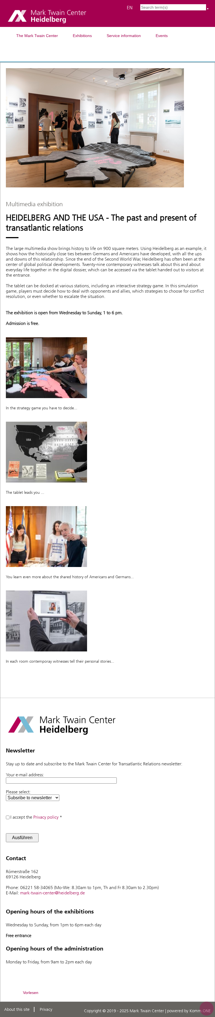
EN (129, 7)
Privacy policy (46, 817)
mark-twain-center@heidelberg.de (52, 893)
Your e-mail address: (25, 774)
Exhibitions (82, 35)
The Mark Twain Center (37, 35)
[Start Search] (207, 8)
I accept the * (36, 817)
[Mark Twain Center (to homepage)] (47, 23)
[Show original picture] (46, 402)
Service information (124, 35)
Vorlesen (30, 992)
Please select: (18, 792)
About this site (17, 1009)
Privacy (46, 1009)
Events (162, 35)
